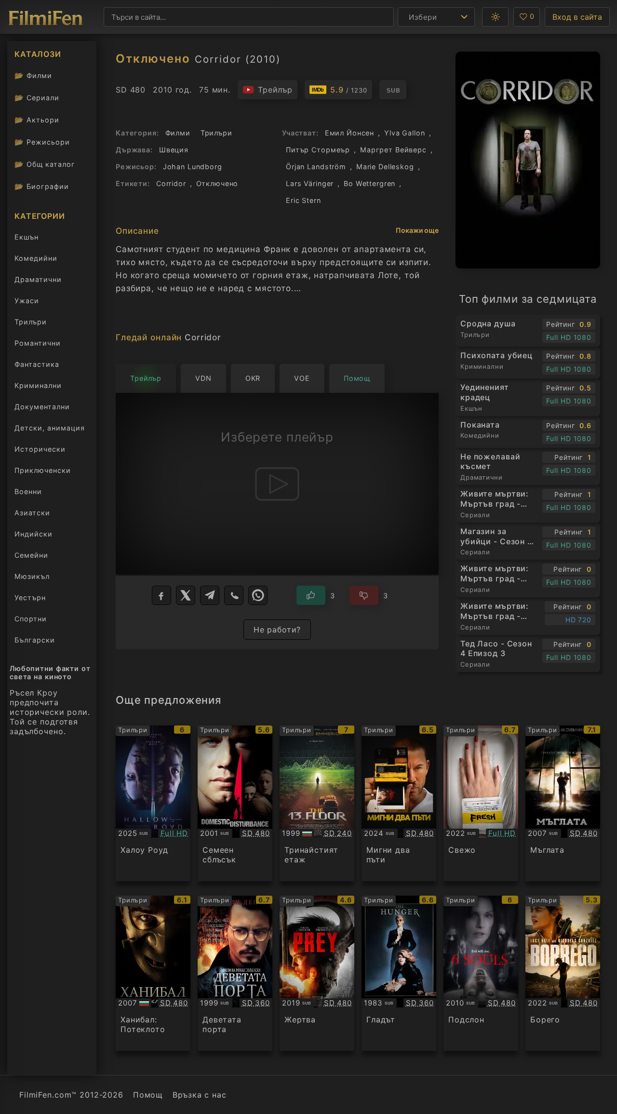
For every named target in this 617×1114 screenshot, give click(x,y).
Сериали (36, 97)
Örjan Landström (316, 166)
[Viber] (233, 595)
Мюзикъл (32, 576)
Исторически (40, 449)
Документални (42, 407)
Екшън (26, 237)
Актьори (36, 119)
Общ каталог (44, 164)
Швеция (173, 150)
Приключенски (42, 470)
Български (34, 640)
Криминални (38, 385)
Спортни (30, 619)
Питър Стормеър (318, 150)
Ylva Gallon (404, 133)
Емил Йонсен (350, 133)
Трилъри (30, 324)
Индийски (33, 534)
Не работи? (277, 629)
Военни (28, 491)
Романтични (37, 343)
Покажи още (417, 230)
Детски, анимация (49, 428)
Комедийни (35, 258)
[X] (185, 595)
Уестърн (30, 597)
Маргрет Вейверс (393, 150)
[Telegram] (209, 595)
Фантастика (36, 364)
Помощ (148, 1095)
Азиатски (32, 513)
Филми (33, 75)
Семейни (31, 555)
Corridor (171, 183)
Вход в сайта (577, 17)
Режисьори (42, 142)
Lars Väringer (310, 183)
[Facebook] (161, 595)
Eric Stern (303, 200)
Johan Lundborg (192, 166)
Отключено (217, 183)
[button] (495, 17)
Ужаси (26, 300)
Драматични (38, 279)
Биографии (41, 186)
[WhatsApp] (258, 595)
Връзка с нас (199, 1095)
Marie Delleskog (385, 166)
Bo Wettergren (369, 183)
